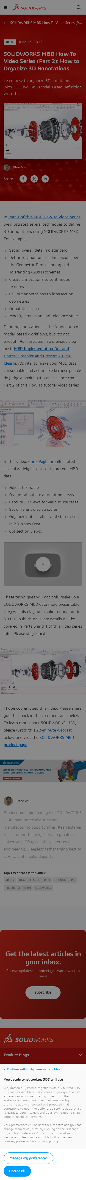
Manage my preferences (28, 1158)
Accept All (17, 1171)
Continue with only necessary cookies (33, 1069)
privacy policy (48, 1141)
